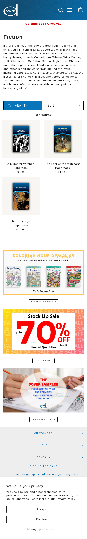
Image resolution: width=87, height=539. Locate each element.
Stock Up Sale (43, 361)
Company (43, 457)
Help (43, 445)
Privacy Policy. (66, 498)
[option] (43, 24)
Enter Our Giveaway (43, 302)
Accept (41, 509)
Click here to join (43, 419)
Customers (43, 433)
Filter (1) (20, 105)
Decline (41, 519)
